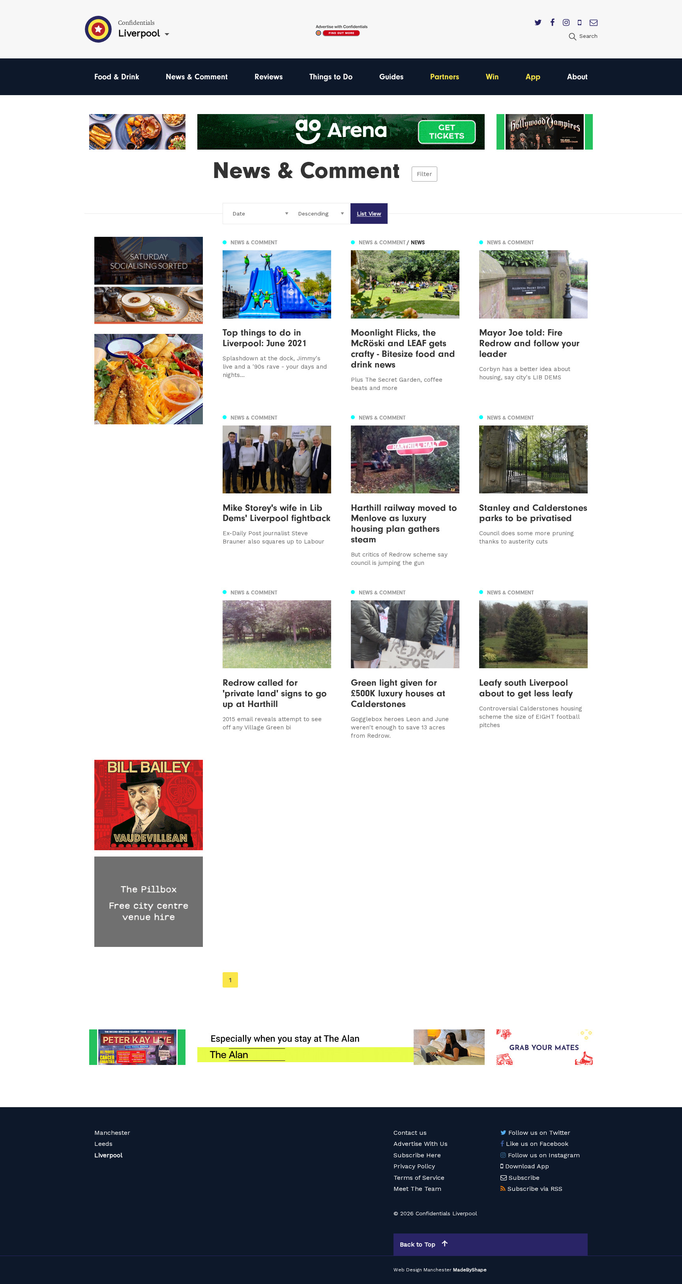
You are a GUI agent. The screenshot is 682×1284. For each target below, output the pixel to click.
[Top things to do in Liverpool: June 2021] (277, 314)
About (577, 76)
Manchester (112, 1132)
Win (492, 76)
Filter (424, 174)
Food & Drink (116, 76)
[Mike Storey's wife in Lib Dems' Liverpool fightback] (277, 489)
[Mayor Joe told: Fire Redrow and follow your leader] (533, 314)
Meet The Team (417, 1188)
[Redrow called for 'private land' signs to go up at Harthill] (277, 663)
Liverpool (108, 1155)
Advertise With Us (420, 1143)
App (533, 76)
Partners (444, 76)
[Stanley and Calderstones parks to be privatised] (533, 489)
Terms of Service (418, 1177)
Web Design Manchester (422, 1270)
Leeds (103, 1143)
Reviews (269, 76)
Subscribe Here (417, 1155)
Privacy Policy (414, 1166)
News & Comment (197, 76)
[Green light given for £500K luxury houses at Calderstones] (405, 663)
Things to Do (330, 76)
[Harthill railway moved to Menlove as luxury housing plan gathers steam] (405, 489)
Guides (391, 76)
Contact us (410, 1132)
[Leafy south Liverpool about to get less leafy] (533, 663)
